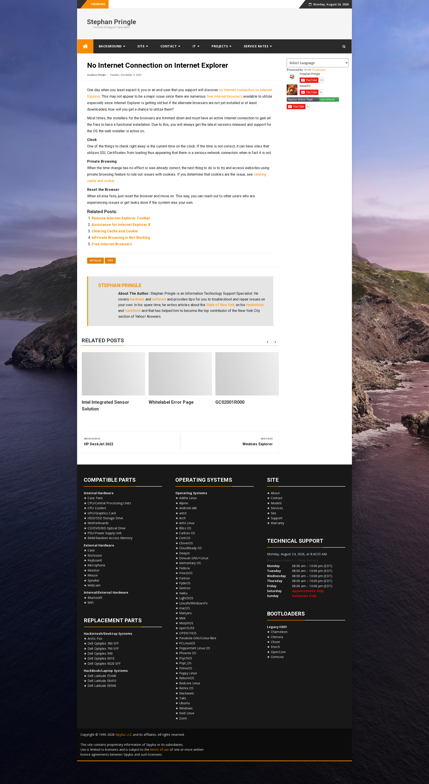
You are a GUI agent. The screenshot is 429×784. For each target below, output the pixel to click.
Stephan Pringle (111, 22)
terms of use (159, 749)
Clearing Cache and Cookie (115, 231)
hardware (137, 299)
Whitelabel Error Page (125, 4)
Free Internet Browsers (112, 244)
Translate (319, 69)
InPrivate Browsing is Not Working (121, 237)
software (159, 299)
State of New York (220, 305)
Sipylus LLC (124, 734)
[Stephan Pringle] (85, 46)
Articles (95, 260)
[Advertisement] (267, 23)
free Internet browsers (224, 96)
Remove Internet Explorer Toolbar (121, 218)
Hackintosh (255, 305)
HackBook (133, 311)
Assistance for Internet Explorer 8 (121, 225)
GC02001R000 (229, 402)
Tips (110, 260)
